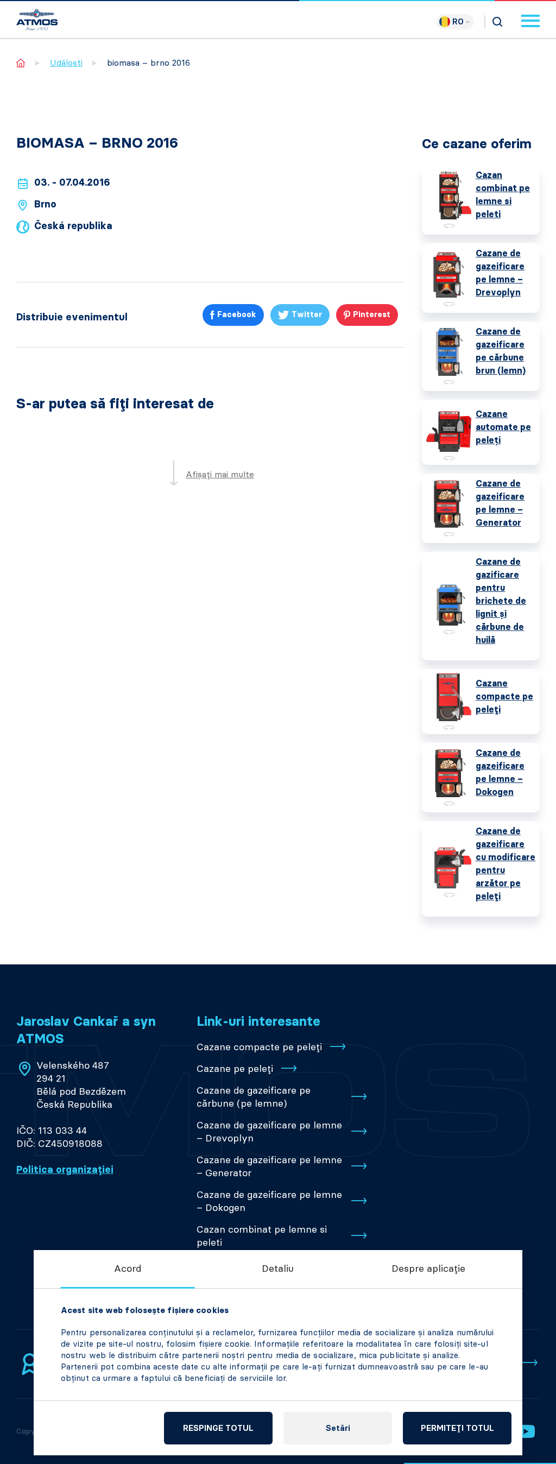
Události (66, 63)
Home (21, 63)
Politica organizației (64, 1170)
